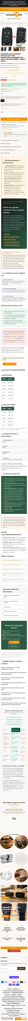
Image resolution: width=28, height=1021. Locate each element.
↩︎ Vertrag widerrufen (14, 950)
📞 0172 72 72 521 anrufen (9, 364)
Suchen (9, 989)
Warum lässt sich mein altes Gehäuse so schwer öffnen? (12, 688)
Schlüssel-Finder (7, 607)
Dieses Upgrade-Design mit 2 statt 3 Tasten (11, 569)
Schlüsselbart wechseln (13, 1010)
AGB (24, 656)
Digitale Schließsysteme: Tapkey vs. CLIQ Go (13, 1006)
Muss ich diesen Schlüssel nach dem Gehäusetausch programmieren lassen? (13, 673)
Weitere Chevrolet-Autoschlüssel (11, 615)
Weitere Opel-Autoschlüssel (10, 611)
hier (12, 657)
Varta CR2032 (21, 194)
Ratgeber (22, 1014)
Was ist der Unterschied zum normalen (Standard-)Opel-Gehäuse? (10, 668)
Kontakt (14, 994)
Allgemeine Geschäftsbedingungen (13, 991)
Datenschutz (6, 992)
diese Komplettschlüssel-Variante (17, 334)
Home (2, 21)
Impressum (16, 989)
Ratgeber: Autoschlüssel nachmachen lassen (12, 596)
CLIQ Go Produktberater (13, 1003)
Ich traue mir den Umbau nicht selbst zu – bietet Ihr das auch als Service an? (13, 698)
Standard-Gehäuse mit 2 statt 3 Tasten (10, 564)
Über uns (7, 994)
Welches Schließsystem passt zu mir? (13, 1001)
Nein (2, 100)
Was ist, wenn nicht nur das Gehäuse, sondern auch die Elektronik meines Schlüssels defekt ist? (13, 703)
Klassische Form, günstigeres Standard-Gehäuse (12, 560)
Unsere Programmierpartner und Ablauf (13, 998)
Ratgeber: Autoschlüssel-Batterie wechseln (11, 602)
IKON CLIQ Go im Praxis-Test (10, 1014)
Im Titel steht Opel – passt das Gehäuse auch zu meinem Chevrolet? (12, 678)
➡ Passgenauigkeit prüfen (6, 128)
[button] (4, 49)
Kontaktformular (14, 646)
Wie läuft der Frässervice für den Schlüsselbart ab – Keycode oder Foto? (13, 693)
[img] (14, 804)
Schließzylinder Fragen (13, 1012)
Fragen (19, 994)
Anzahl (2, 112)
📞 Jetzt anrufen (14, 642)
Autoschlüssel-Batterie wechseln (13, 1008)
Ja (6, 100)
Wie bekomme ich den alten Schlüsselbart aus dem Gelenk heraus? (13, 683)
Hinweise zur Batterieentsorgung (13, 996)
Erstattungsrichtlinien (17, 992)
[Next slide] (27, 48)
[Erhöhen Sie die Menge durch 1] (12, 115)
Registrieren (21, 968)
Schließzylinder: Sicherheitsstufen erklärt (13, 1000)
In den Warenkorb (20, 1018)
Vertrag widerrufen (14, 1016)
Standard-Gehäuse (21, 342)
